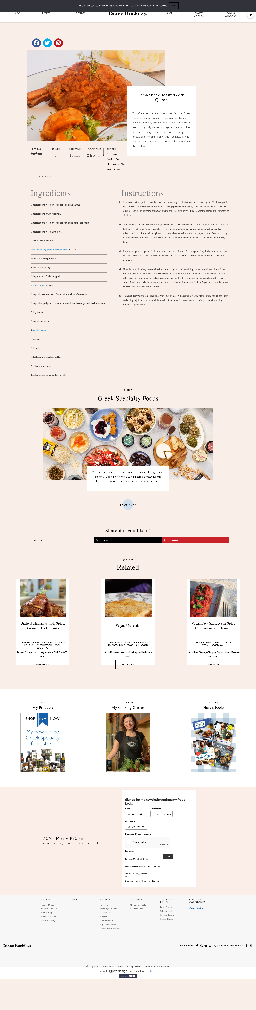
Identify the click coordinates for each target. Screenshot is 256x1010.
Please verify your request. (138, 834)
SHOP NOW (128, 505)
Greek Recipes (196, 908)
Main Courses (113, 169)
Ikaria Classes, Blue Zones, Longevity (142, 866)
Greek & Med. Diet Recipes (137, 859)
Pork (58, 645)
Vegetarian (218, 645)
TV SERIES (136, 900)
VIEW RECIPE (42, 664)
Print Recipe (45, 176)
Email (128, 808)
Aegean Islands (30, 642)
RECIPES (105, 900)
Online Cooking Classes (136, 873)
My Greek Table (44, 645)
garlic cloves (39, 286)
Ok (173, 5)
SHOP (74, 900)
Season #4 (133, 645)
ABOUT (46, 900)
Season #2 (42, 648)
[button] (250, 15)
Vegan (144, 645)
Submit (168, 856)
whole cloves (39, 330)
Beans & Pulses (49, 642)
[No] (252, 5)
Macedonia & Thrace (117, 164)
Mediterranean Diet (136, 642)
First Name (155, 808)
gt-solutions (151, 971)
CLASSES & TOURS (166, 901)
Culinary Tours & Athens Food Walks (142, 881)
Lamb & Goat (113, 159)
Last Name (130, 821)
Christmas (112, 154)
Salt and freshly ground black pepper (49, 250)
